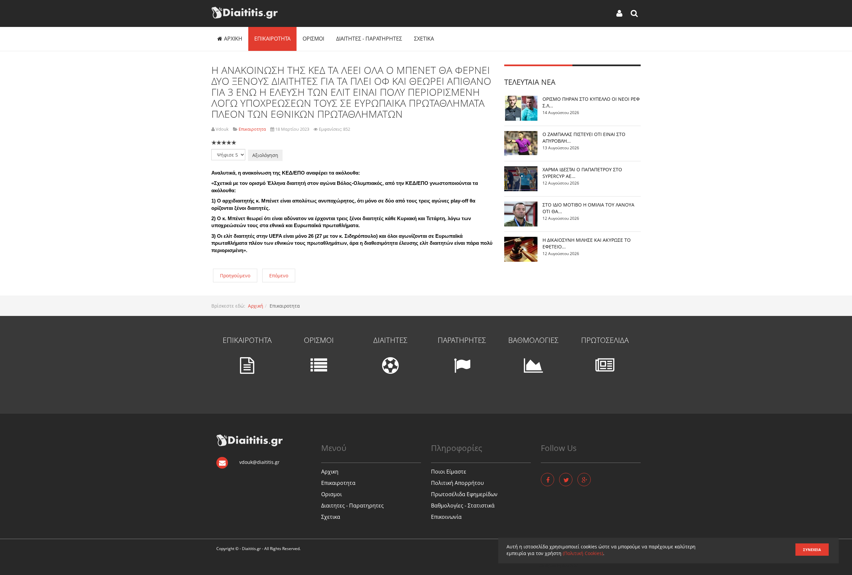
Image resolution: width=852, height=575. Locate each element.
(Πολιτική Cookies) (583, 553)
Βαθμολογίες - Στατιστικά (463, 505)
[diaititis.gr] (244, 13)
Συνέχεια (812, 549)
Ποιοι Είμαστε (448, 471)
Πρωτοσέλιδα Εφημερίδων (464, 494)
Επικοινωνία (446, 516)
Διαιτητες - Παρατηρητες (369, 38)
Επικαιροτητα (272, 38)
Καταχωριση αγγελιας (558, 565)
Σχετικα (424, 38)
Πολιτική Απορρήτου (457, 483)
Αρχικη (233, 38)
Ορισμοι (313, 38)
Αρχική (255, 306)
